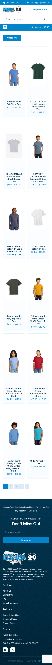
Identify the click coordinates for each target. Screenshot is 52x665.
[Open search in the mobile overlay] (26, 19)
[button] (5, 27)
